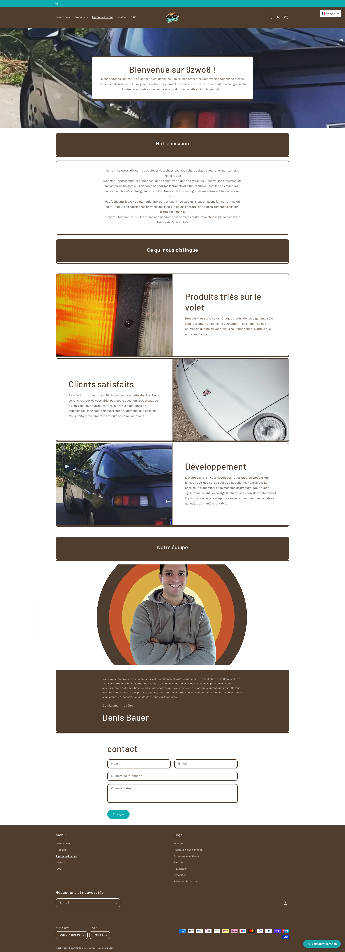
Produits (61, 849)
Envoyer (118, 814)
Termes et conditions (186, 856)
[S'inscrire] (116, 902)
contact (60, 862)
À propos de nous (66, 856)
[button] (80, 17)
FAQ (58, 868)
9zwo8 (67, 948)
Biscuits (178, 862)
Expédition (180, 875)
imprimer (179, 843)
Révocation (180, 868)
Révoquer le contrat (186, 881)
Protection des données (188, 849)
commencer (63, 843)
